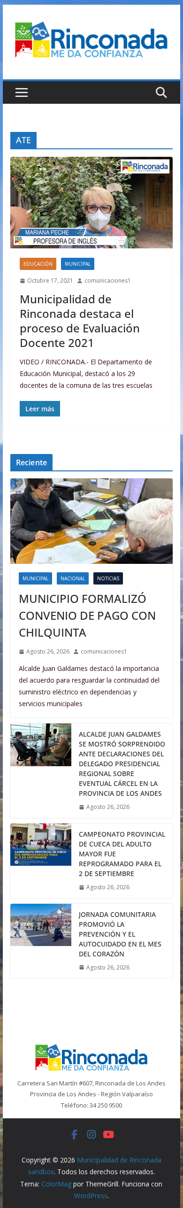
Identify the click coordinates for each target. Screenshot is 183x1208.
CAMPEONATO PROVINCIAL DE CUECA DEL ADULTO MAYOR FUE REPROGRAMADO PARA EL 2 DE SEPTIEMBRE (122, 854)
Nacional (73, 578)
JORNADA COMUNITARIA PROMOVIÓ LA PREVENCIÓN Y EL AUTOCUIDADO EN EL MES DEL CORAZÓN (120, 934)
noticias (108, 578)
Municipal (78, 264)
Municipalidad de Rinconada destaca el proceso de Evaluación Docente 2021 (80, 321)
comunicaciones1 (107, 281)
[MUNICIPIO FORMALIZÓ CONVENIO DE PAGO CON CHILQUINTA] (91, 521)
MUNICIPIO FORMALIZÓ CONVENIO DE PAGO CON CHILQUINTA (87, 615)
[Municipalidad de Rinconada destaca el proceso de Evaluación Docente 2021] (91, 202)
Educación (38, 264)
